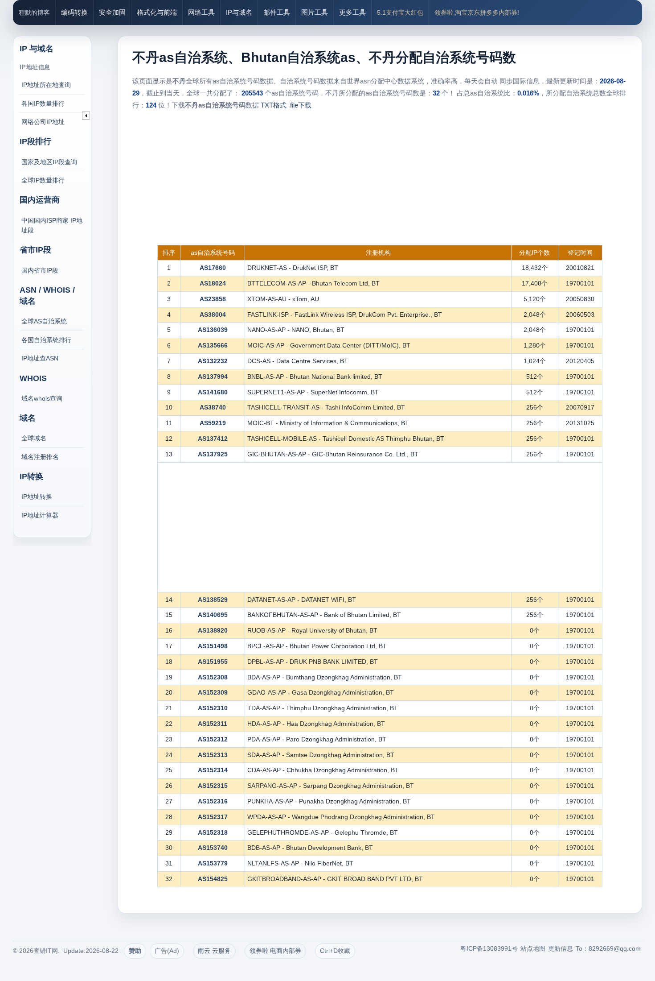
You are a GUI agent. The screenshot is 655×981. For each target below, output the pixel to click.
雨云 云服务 (214, 950)
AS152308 (213, 677)
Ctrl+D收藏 (335, 950)
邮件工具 (276, 12)
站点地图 (532, 948)
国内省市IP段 (39, 270)
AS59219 (213, 422)
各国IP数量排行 (43, 103)
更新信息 (560, 948)
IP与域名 (239, 12)
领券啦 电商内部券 (275, 950)
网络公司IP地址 (43, 121)
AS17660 (213, 267)
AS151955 (213, 661)
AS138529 (213, 599)
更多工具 (352, 12)
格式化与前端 (157, 12)
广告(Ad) (167, 950)
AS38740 (213, 407)
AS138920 (213, 630)
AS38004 (213, 314)
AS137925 (213, 454)
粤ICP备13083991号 (489, 948)
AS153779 (213, 863)
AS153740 (213, 847)
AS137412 (213, 438)
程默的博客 (34, 12)
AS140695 (213, 614)
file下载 (300, 105)
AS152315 (213, 785)
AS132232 (213, 360)
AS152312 (213, 739)
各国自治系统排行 (46, 340)
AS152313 (213, 754)
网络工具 (201, 12)
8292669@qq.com (615, 948)
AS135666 (213, 345)
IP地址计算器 (39, 515)
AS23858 (213, 298)
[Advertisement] (380, 178)
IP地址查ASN (39, 358)
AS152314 (213, 770)
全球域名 (33, 438)
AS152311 (212, 723)
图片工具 (314, 12)
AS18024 (213, 283)
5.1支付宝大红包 (400, 12)
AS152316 (213, 801)
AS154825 (213, 878)
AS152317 (213, 816)
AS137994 (213, 376)
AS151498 (213, 646)
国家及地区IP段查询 (49, 162)
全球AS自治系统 (44, 321)
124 (151, 105)
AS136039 (213, 329)
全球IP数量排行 (43, 180)
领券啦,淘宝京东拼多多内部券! (476, 12)
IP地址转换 (36, 496)
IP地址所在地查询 (46, 84)
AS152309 (213, 692)
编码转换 (74, 12)
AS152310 (213, 708)
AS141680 (213, 392)
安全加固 (112, 12)
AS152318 (213, 832)
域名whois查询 (41, 398)
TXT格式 (274, 105)
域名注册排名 (40, 456)
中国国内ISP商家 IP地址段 (51, 225)
